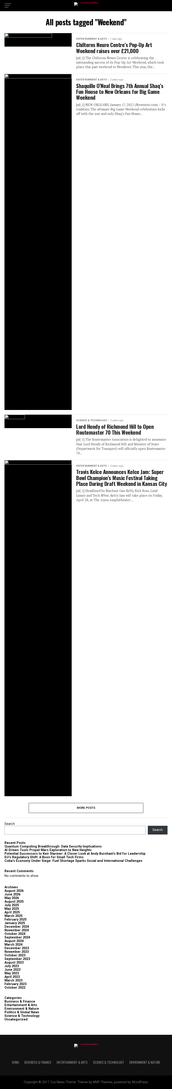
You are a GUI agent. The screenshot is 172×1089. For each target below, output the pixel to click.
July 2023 (11, 966)
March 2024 (13, 945)
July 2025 (11, 905)
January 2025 (14, 923)
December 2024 (16, 927)
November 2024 (16, 930)
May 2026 (11, 898)
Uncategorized (16, 1019)
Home (15, 1062)
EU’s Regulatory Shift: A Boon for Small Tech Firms (44, 857)
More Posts (86, 807)
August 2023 (14, 962)
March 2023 (13, 980)
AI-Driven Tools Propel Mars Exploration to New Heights (48, 850)
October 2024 (14, 934)
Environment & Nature (21, 1009)
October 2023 (14, 955)
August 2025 (14, 902)
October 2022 (14, 988)
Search (9, 824)
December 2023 (16, 948)
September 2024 (17, 937)
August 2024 (14, 941)
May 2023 (11, 973)
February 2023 (15, 984)
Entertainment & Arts (20, 1005)
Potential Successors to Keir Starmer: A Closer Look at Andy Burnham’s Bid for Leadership (75, 854)
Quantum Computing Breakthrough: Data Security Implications (53, 846)
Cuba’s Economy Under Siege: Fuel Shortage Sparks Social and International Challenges (73, 861)
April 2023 (12, 977)
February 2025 (15, 919)
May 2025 (11, 909)
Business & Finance (19, 1001)
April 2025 (12, 912)
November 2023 (16, 952)
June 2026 (12, 894)
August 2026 (14, 891)
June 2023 (12, 970)
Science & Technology (21, 1016)
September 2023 (17, 959)
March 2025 (13, 916)
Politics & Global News (21, 1012)
